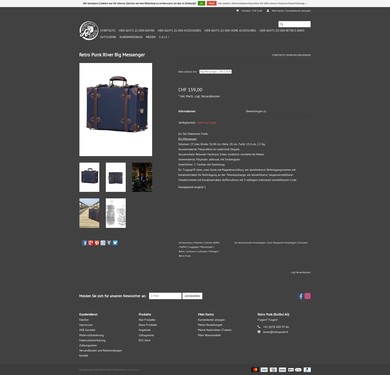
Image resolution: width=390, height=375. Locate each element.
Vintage (213, 251)
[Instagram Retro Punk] (307, 296)
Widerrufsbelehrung (91, 335)
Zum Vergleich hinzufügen (282, 242)
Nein (211, 3)
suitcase (202, 251)
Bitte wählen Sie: (188, 71)
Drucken (303, 242)
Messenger (206, 246)
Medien (151, 37)
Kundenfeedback (131, 37)
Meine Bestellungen (210, 325)
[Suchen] (281, 24)
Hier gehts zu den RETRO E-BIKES (282, 30)
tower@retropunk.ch (275, 332)
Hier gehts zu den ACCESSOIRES (179, 30)
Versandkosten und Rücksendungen (100, 350)
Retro (181, 251)
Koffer (183, 246)
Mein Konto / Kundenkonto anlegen (291, 10)
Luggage (193, 246)
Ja (201, 3)
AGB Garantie (87, 330)
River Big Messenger (299, 55)
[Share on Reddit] (103, 242)
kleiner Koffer (212, 242)
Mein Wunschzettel (209, 335)
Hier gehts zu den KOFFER (136, 30)
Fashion (198, 242)
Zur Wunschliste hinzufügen (249, 242)
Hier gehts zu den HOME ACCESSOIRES (230, 30)
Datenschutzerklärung (92, 340)
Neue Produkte (148, 325)
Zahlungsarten (88, 345)
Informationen (186, 111)
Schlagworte (146, 335)
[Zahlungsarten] (254, 369)
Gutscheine (108, 37)
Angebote (145, 330)
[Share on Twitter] (115, 242)
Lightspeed (133, 369)
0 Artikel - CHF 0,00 (252, 10)
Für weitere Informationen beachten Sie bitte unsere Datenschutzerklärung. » (262, 3)
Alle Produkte (147, 320)
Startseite (107, 30)
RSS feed (144, 340)
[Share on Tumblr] (109, 242)
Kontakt (83, 355)
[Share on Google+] (90, 242)
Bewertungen (256, 111)
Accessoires (185, 242)
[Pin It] (96, 242)
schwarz (191, 251)
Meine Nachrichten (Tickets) (214, 330)
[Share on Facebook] (84, 242)
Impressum (86, 325)
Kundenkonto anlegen (211, 320)
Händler (84, 320)
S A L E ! (164, 37)
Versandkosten (210, 96)
